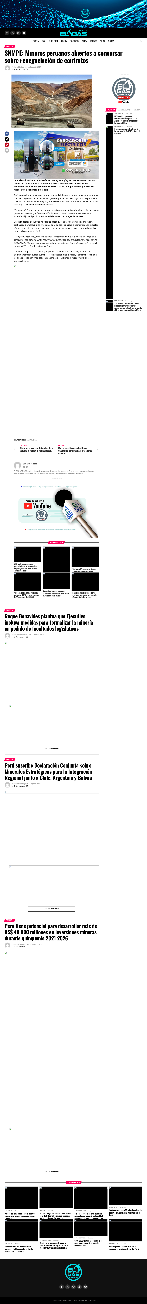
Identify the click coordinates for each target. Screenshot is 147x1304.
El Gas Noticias (19, 69)
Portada (36, 41)
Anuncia (111, 41)
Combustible (53, 41)
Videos (102, 41)
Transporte (74, 41)
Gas (43, 41)
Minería (84, 41)
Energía (64, 41)
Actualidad (32, 440)
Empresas (93, 41)
